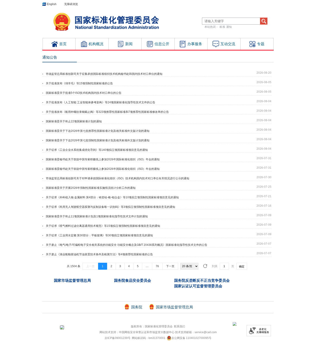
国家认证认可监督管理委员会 (198, 286)
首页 (63, 44)
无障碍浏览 (71, 4)
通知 (229, 26)
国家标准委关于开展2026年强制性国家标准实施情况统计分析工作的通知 (91, 188)
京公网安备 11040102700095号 (191, 338)
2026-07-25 (264, 186)
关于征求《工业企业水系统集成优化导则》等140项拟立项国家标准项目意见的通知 (97, 150)
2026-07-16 (264, 205)
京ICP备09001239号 (117, 338)
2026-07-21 (264, 196)
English (51, 4)
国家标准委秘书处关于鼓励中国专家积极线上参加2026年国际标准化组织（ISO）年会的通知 (103, 159)
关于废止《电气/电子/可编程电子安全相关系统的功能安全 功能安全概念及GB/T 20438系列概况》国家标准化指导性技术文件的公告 (126, 245)
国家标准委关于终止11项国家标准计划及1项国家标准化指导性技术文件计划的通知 (97, 216)
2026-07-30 (264, 177)
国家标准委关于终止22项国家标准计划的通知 (74, 121)
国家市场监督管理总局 (72, 280)
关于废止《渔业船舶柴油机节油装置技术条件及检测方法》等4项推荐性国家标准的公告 (99, 254)
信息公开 (162, 44)
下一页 (170, 266)
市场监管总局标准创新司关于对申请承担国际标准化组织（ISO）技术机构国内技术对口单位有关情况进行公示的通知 (117, 178)
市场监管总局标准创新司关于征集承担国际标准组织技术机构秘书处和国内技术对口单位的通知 (104, 74)
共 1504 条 (73, 266)
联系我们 (179, 326)
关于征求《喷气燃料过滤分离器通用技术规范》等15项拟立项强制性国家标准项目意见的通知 (103, 226)
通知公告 (49, 57)
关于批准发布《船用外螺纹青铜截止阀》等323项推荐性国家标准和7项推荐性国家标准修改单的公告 (107, 112)
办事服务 (194, 44)
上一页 (90, 266)
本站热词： (211, 26)
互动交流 (227, 44)
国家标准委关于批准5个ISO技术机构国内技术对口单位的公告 (83, 93)
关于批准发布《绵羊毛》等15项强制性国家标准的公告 (79, 83)
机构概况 (96, 44)
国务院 (136, 307)
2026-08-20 (264, 72)
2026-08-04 (264, 101)
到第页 (228, 266)
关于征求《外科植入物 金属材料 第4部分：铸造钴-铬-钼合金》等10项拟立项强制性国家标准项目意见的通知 (112, 197)
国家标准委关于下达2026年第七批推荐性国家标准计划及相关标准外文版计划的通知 (97, 131)
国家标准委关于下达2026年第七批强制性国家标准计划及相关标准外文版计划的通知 (97, 140)
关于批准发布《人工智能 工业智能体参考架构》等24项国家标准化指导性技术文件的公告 (100, 102)
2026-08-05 (264, 82)
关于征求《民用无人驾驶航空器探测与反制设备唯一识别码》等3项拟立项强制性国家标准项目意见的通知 (110, 207)
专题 (260, 44)
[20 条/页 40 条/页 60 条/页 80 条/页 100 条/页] (189, 266)
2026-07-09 (264, 215)
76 (157, 266)
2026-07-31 (264, 158)
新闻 (129, 44)
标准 (222, 26)
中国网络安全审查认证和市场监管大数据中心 (146, 332)
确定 (242, 266)
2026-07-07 (264, 243)
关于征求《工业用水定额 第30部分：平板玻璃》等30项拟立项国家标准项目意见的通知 (99, 235)
